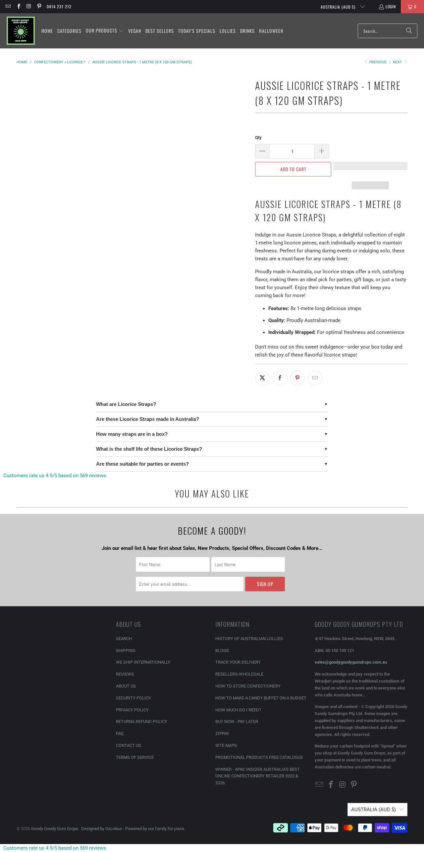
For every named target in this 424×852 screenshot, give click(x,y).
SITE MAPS (226, 745)
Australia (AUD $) (339, 7)
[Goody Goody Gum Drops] (21, 31)
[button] (105, 31)
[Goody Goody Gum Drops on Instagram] (28, 6)
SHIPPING (125, 650)
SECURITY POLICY (133, 697)
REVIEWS (125, 674)
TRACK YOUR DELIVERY (238, 662)
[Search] (409, 31)
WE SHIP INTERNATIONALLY (143, 662)
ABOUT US (126, 686)
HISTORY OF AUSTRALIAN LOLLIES (249, 638)
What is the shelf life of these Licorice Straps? (149, 449)
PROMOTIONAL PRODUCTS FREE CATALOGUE (259, 757)
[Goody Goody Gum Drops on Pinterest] (39, 6)
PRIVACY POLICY (132, 709)
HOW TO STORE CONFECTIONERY (248, 686)
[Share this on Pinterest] (297, 378)
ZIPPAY (222, 733)
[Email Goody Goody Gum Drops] (8, 6)
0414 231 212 (59, 6)
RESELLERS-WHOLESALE (239, 674)
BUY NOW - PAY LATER (236, 721)
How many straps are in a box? (132, 434)
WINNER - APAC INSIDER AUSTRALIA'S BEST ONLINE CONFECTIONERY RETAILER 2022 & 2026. (257, 776)
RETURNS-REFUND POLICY (141, 721)
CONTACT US (128, 745)
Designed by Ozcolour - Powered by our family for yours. (133, 828)
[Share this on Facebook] (280, 378)
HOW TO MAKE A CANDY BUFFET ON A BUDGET (260, 697)
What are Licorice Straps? (126, 404)
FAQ (120, 733)
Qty (258, 137)
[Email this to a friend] (315, 378)
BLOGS (222, 650)
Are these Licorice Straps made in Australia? (147, 419)
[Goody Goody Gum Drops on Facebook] (18, 6)
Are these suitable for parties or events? (142, 464)
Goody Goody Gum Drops (55, 828)
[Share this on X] (262, 378)
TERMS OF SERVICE (135, 757)
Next (398, 62)
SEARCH (124, 638)
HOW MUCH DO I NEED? (238, 709)
